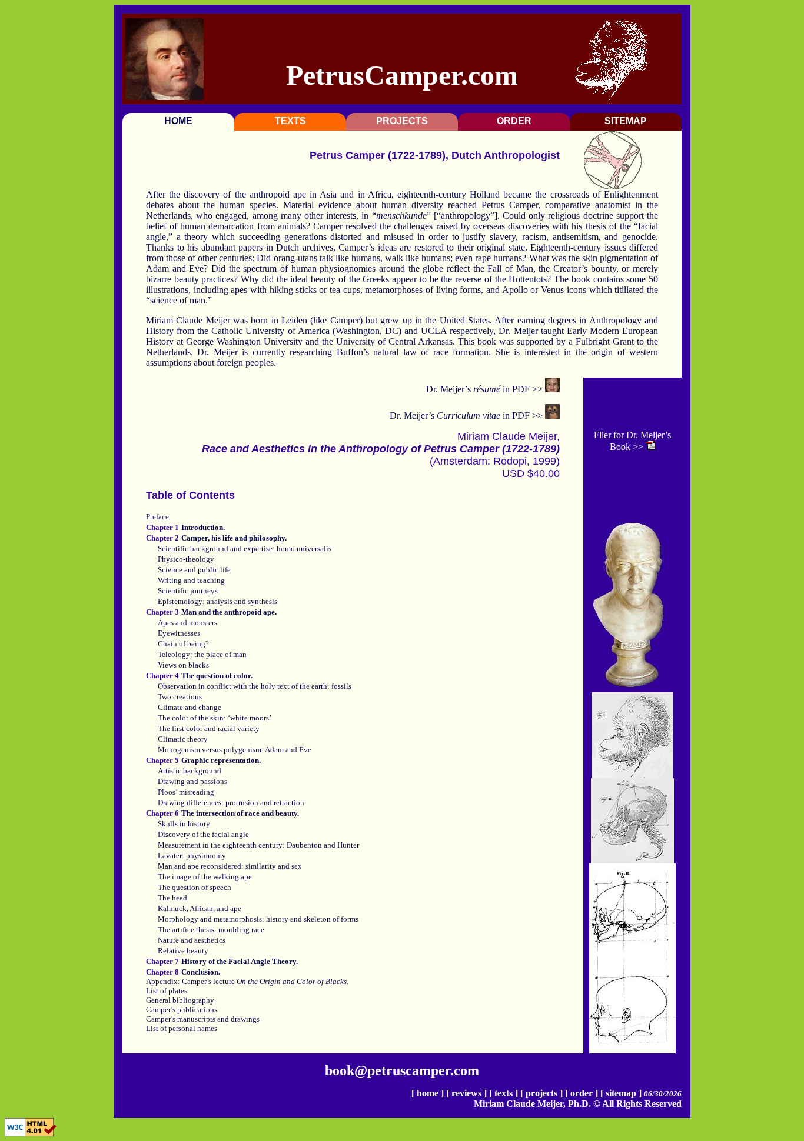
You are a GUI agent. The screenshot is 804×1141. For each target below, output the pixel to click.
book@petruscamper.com (402, 1070)
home (427, 1093)
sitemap (621, 1093)
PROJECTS (402, 121)
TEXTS (290, 121)
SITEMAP (625, 121)
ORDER (514, 121)
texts (503, 1093)
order (581, 1093)
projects (541, 1093)
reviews (466, 1093)
